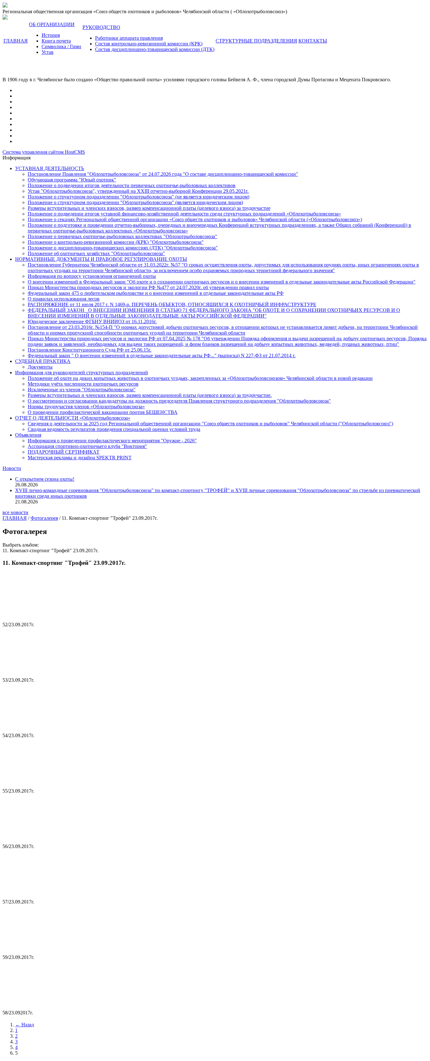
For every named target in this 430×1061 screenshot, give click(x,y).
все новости (15, 512)
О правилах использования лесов (63, 298)
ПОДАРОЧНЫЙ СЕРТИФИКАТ (63, 452)
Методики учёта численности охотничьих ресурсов (83, 384)
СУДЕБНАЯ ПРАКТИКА (43, 361)
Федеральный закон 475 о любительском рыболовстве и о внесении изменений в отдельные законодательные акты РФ (156, 293)
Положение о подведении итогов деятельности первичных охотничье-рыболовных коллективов (131, 185)
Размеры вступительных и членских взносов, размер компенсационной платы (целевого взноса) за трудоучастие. (150, 395)
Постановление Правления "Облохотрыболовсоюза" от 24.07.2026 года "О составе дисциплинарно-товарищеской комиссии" (163, 174)
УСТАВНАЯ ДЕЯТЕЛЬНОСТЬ (49, 168)
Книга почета (56, 40)
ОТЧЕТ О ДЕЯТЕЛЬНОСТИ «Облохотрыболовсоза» (72, 418)
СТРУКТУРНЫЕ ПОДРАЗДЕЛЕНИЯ (256, 40)
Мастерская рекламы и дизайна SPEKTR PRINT (80, 457)
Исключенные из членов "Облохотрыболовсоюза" (82, 389)
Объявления (28, 435)
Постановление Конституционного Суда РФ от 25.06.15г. (89, 350)
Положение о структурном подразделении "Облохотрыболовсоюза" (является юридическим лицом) (135, 202)
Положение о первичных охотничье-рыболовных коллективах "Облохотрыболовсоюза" (122, 236)
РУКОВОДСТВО (101, 27)
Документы (40, 367)
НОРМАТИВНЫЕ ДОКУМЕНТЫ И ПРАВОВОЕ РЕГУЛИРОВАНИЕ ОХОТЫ (101, 259)
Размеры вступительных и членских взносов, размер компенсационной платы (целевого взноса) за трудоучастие (149, 208)
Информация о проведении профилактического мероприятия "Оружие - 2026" (112, 440)
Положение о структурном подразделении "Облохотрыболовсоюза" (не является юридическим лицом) (138, 196)
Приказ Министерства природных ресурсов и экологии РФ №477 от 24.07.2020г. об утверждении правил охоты (148, 287)
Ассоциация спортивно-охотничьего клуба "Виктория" (87, 446)
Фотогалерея (44, 518)
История (51, 35)
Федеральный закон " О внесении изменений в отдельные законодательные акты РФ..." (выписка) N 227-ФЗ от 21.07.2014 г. (162, 355)
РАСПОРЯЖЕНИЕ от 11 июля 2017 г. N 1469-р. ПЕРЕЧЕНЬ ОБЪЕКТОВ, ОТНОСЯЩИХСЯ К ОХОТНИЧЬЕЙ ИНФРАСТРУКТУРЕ (172, 304)
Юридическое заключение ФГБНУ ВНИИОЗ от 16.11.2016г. (92, 321)
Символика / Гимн (61, 46)
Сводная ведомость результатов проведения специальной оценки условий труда (114, 429)
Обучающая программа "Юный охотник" (72, 179)
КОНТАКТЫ (312, 40)
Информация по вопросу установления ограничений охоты (92, 276)
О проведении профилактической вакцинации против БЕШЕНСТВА (103, 412)
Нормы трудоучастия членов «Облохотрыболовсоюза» (86, 406)
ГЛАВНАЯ (15, 40)
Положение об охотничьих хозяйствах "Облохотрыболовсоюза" (96, 253)
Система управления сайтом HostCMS (44, 152)
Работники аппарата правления (129, 38)
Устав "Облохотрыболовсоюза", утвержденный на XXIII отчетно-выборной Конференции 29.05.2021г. (138, 191)
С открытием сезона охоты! (44, 479)
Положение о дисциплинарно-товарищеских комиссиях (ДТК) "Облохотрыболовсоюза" (123, 247)
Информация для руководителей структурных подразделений (81, 372)
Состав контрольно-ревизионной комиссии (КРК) (148, 43)
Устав (48, 52)
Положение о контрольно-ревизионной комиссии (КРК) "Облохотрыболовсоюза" (116, 242)
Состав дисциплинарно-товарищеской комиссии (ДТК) (154, 49)
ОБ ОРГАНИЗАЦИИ (52, 24)
